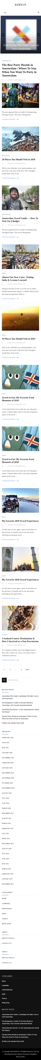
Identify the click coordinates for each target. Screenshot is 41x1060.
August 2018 (7, 793)
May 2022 (5, 747)
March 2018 (6, 808)
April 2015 (6, 838)
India (4, 273)
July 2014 (5, 853)
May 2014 (5, 864)
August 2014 (7, 848)
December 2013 (8, 884)
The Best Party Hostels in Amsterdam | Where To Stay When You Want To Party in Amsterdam (19, 717)
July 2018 (5, 798)
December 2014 (8, 843)
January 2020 (7, 752)
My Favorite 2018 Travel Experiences (20, 521)
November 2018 (8, 778)
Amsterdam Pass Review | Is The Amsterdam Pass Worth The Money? (20, 711)
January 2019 (7, 768)
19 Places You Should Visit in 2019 (18, 339)
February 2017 (7, 828)
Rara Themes (18, 1054)
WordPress (33, 1054)
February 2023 (7, 737)
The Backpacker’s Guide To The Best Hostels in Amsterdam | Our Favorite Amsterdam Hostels (17, 704)
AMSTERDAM (20, 37)
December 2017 (8, 813)
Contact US (6, 943)
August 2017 (7, 818)
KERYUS (20, 4)
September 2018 (8, 788)
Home (4, 898)
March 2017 (6, 823)
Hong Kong (6, 155)
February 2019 (7, 763)
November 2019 (8, 757)
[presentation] (2, 34)
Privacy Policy (8, 938)
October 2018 (7, 783)
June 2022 (5, 742)
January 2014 (7, 879)
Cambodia (6, 903)
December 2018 (8, 773)
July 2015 (5, 833)
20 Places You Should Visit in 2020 (18, 159)
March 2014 (6, 869)
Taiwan (4, 634)
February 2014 (7, 874)
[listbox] (20, 35)
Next (27, 669)
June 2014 (5, 859)
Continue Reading (9, 119)
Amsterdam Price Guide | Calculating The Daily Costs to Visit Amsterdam (20, 45)
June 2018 (5, 803)
